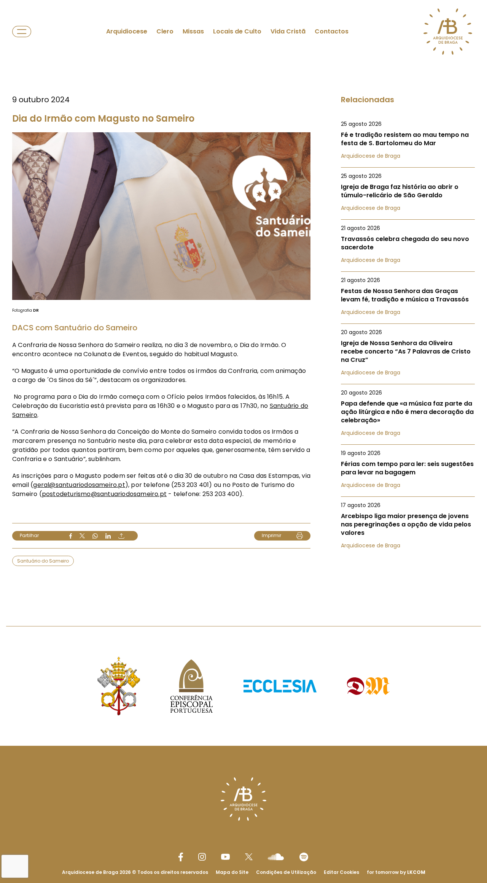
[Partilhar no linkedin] (108, 536)
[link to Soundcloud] (276, 856)
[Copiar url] (121, 536)
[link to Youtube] (225, 857)
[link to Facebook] (180, 857)
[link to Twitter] (249, 856)
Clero (164, 31)
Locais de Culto (237, 31)
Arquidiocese (126, 31)
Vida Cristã (288, 31)
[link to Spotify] (304, 857)
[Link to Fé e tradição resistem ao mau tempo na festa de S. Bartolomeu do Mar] (408, 140)
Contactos (332, 31)
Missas (193, 31)
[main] (243, 298)
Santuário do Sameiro (43, 561)
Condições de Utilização (286, 872)
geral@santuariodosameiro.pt (79, 484)
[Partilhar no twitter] (82, 535)
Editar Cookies (341, 872)
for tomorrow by (396, 872)
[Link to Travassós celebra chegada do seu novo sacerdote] (408, 244)
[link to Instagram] (202, 857)
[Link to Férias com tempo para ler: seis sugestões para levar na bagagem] (408, 469)
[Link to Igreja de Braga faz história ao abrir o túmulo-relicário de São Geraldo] (408, 192)
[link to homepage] (447, 31)
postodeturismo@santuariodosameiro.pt (104, 494)
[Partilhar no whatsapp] (95, 536)
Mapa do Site (232, 872)
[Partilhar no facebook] (70, 536)
